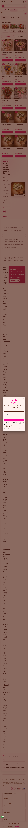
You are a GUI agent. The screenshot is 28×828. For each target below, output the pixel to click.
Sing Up (14, 420)
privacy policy (9, 425)
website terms (15, 425)
